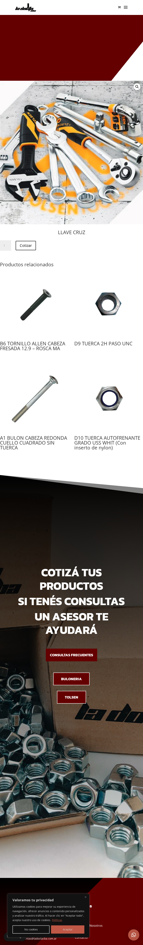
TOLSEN (71, 697)
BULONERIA (71, 679)
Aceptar (68, 929)
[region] (48, 916)
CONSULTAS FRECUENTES (71, 655)
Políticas (57, 920)
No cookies (31, 929)
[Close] (85, 897)
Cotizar (26, 245)
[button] (137, 86)
